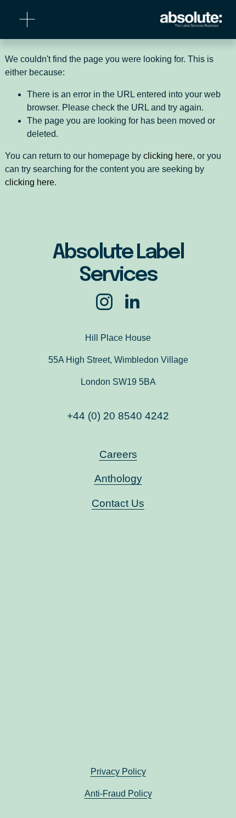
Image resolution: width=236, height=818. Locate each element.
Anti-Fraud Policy (118, 793)
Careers (118, 454)
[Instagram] (104, 302)
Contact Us (118, 503)
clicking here (168, 156)
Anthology (118, 478)
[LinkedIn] (132, 302)
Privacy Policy (118, 771)
